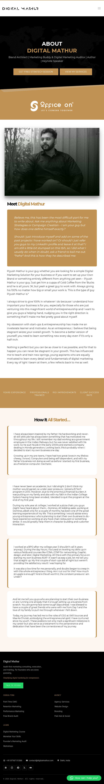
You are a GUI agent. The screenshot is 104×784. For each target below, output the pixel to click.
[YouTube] (30, 767)
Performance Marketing (13, 711)
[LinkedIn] (5, 767)
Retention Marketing (12, 706)
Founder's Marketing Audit (14, 741)
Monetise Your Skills (12, 736)
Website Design (61, 706)
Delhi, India (65, 760)
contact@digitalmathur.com (41, 760)
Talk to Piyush (13, 685)
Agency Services (61, 702)
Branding (58, 711)
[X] (24, 767)
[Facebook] (18, 767)
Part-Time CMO (10, 702)
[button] (84, 778)
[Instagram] (11, 767)
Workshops (8, 746)
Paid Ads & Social (62, 716)
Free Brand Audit (10, 716)
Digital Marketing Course (14, 731)
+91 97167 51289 (14, 760)
